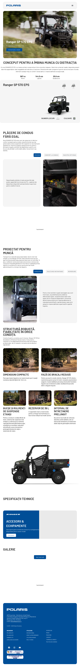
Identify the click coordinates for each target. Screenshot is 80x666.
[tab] (37, 155)
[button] (72, 5)
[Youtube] (20, 647)
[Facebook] (9, 647)
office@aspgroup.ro (15, 621)
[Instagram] (14, 647)
